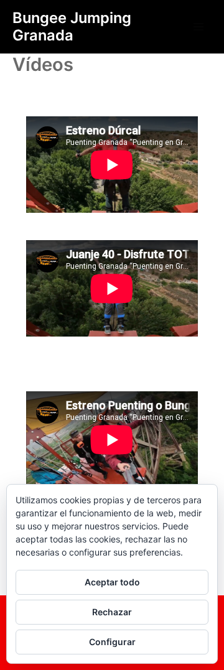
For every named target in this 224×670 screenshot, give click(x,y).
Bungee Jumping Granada (71, 26)
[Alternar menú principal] (198, 27)
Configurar (112, 641)
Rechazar (112, 612)
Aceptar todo (112, 582)
